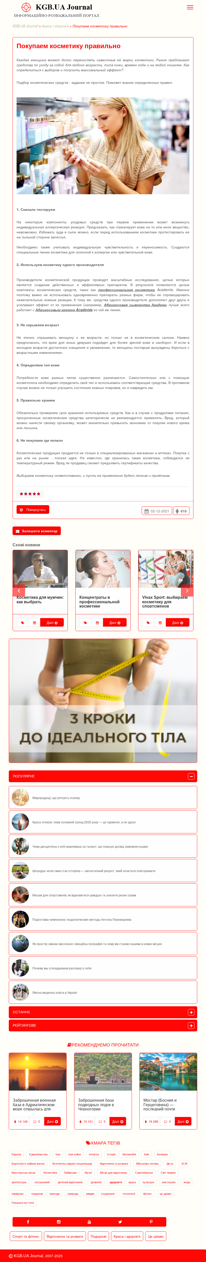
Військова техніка (147, 1163)
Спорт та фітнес (26, 1236)
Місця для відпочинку (113, 1172)
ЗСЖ (184, 1163)
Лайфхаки (70, 1172)
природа (73, 1193)
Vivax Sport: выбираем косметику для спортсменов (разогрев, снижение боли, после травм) (102, 606)
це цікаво (165, 1193)
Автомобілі (129, 1154)
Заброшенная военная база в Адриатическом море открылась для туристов (34, 1107)
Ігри (58, 1154)
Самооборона (144, 1172)
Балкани (162, 1154)
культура (148, 1182)
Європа (16, 1154)
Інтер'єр (94, 1154)
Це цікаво (156, 1236)
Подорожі (98, 1236)
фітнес (147, 1193)
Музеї (88, 1172)
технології (129, 1193)
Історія (111, 1154)
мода (187, 1182)
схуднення (108, 1193)
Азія (146, 1154)
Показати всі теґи (23, 1203)
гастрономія (42, 1182)
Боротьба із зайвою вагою (28, 1163)
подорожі (37, 1193)
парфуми (17, 1193)
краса (132, 1182)
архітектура (19, 1182)
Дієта (170, 1163)
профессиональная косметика (126, 289)
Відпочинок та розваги (114, 1163)
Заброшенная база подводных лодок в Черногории (96, 1104)
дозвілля (96, 1182)
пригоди (54, 1193)
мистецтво (169, 1182)
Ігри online (74, 1154)
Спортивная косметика (165, 597)
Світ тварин (168, 1172)
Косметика (50, 1172)
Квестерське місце (23, 1172)
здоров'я (116, 1182)
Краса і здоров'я (55, 25)
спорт (90, 1193)
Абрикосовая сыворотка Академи (135, 304)
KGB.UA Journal (25, 25)
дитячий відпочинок (70, 1182)
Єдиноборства (38, 1154)
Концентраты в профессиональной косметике (37, 601)
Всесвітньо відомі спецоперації (72, 1163)
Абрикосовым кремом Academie (64, 309)
